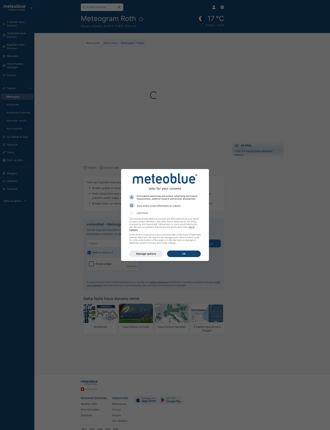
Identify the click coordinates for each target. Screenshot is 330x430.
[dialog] (165, 215)
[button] (165, 213)
